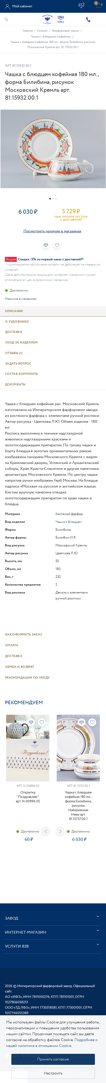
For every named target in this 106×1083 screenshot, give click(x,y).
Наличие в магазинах (20, 298)
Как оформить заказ (23, 635)
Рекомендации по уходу (27, 678)
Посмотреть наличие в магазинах (52, 231)
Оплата (11, 645)
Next (60, 831)
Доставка (13, 656)
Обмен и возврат (19, 667)
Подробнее (27, 857)
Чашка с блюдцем (68, 521)
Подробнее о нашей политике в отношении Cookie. (52, 1043)
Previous (46, 831)
